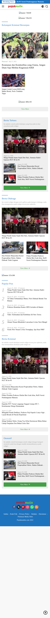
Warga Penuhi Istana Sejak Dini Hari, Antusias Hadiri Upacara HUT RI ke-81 (22, 159)
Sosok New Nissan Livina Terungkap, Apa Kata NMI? (26, 329)
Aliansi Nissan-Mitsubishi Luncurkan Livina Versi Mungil (27, 322)
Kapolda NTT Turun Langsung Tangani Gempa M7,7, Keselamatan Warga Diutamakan (20, 405)
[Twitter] (19, 507)
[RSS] (36, 507)
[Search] (46, 6)
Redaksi (34, 514)
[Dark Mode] (42, 6)
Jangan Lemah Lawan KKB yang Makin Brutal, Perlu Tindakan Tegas (13, 91)
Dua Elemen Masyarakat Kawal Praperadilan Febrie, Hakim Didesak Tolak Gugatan (30, 167)
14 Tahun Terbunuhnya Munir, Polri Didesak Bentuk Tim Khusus (27, 300)
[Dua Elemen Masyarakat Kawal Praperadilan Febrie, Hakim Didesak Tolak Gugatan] (10, 168)
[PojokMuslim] (15, 6)
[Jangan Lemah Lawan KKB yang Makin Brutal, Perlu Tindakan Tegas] (13, 80)
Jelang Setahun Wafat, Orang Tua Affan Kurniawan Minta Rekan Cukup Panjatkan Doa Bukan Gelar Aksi (24, 422)
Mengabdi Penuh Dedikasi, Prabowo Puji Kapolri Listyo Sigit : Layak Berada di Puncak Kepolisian (23, 414)
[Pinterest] (23, 507)
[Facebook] (14, 507)
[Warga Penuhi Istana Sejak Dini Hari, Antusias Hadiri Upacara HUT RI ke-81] (25, 141)
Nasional (5, 61)
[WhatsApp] (32, 507)
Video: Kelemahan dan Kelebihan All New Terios (24, 315)
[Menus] (3, 6)
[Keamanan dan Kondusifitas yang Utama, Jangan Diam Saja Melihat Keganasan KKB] (25, 45)
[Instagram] (27, 507)
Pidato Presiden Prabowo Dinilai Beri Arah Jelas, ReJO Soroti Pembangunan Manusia (31, 178)
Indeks (6, 514)
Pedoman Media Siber (25, 517)
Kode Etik (13, 514)
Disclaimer (42, 514)
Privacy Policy (24, 514)
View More (25, 109)
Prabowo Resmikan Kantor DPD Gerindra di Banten (25, 307)
